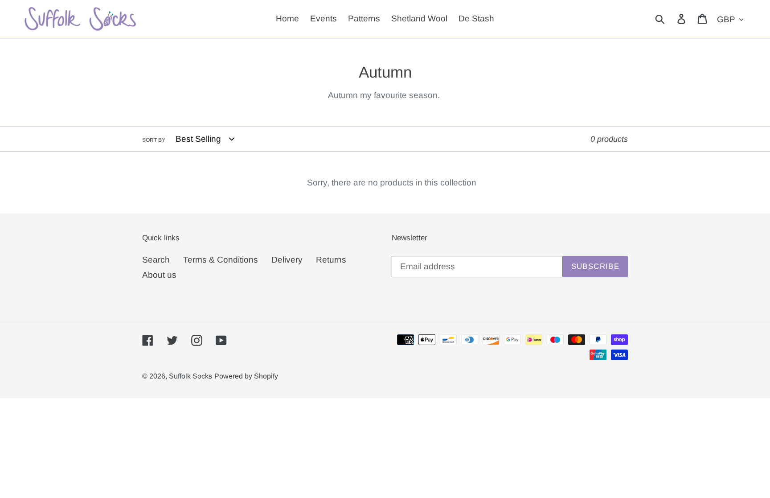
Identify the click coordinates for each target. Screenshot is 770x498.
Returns (331, 259)
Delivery (287, 259)
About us (159, 275)
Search (156, 259)
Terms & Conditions (220, 259)
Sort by (153, 140)
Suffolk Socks (190, 376)
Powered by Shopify (246, 376)
